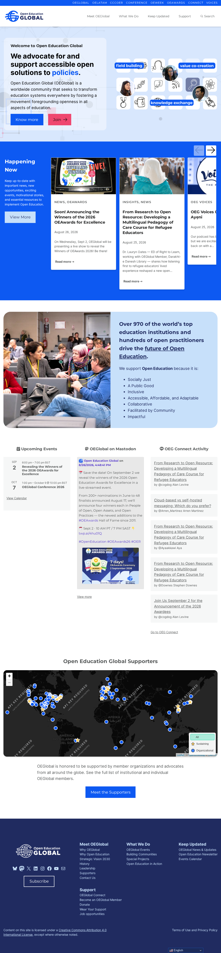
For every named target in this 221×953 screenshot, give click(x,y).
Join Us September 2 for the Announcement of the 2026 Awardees (178, 606)
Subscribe (39, 881)
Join (57, 119)
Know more (27, 119)
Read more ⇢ (64, 261)
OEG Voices (201, 202)
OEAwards (77, 202)
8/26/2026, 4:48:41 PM (95, 465)
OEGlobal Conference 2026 (43, 487)
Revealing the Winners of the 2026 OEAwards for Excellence (42, 470)
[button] (199, 150)
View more (84, 596)
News (59, 202)
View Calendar (16, 498)
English (178, 950)
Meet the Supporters (111, 792)
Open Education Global (100, 460)
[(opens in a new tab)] (83, 176)
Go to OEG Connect (164, 632)
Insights (131, 202)
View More (20, 217)
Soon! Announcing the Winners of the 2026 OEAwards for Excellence (79, 217)
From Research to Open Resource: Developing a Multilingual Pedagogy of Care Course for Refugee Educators (148, 222)
